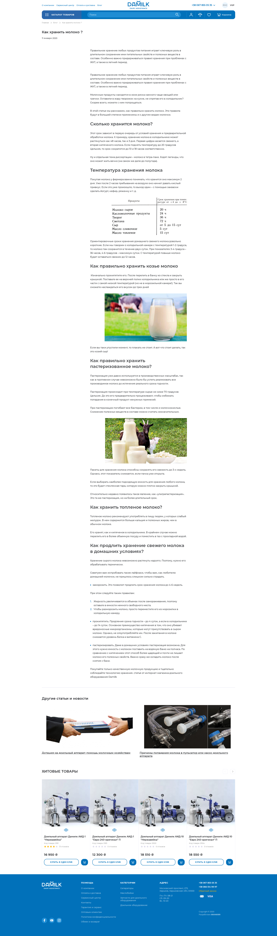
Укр (232, 5)
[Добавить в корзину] (84, 862)
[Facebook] (44, 920)
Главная (45, 23)
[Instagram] (59, 920)
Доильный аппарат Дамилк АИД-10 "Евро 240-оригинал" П (210, 838)
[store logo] (138, 5)
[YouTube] (51, 920)
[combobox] (134, 14)
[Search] (177, 14)
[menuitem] (48, 5)
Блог (55, 23)
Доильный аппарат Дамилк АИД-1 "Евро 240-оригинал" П (113, 838)
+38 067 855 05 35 (208, 882)
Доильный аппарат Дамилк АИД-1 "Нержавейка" (65, 838)
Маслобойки (127, 893)
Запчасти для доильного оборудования (133, 899)
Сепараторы (126, 888)
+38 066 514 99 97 (208, 887)
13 (64, 846)
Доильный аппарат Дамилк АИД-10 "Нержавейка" (162, 838)
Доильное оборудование (133, 905)
